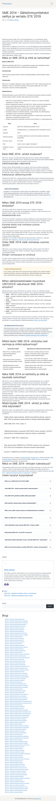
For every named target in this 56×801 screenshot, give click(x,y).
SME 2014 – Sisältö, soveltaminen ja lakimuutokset (15, 664)
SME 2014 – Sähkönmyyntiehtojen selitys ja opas (18, 595)
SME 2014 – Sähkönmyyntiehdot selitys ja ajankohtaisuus (16, 716)
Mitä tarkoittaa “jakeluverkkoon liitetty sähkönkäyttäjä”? (20, 503)
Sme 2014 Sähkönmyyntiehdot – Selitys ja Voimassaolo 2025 (17, 657)
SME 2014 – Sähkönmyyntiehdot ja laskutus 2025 (15, 722)
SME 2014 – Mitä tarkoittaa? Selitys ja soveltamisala (15, 696)
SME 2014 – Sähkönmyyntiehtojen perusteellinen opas (16, 668)
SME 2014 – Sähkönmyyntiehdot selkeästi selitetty (15, 650)
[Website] (8, 584)
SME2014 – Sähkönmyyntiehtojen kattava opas (14, 746)
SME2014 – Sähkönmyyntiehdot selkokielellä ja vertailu (16, 741)
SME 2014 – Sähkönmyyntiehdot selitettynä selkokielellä (16, 710)
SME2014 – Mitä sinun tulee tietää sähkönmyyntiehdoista (16, 685)
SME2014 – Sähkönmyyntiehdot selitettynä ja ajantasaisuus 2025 (18, 701)
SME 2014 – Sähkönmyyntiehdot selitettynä (14, 636)
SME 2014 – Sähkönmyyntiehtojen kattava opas (14, 619)
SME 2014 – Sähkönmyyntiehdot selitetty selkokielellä (16, 699)
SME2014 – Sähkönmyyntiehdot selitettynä (13, 704)
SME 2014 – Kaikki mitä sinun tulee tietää (13, 643)
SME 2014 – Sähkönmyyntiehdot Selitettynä (14, 755)
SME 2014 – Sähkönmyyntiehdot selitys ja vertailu (15, 626)
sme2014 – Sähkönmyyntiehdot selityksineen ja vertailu (16, 786)
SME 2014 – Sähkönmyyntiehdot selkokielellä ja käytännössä (17, 778)
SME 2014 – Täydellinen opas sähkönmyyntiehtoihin (15, 683)
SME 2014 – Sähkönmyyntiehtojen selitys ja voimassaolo (16, 634)
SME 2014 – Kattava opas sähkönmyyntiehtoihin (15, 645)
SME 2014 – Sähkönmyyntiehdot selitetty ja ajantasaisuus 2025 (18, 711)
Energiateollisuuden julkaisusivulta (29, 457)
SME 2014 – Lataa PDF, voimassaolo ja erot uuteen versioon (17, 666)
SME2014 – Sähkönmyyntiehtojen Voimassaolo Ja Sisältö (16, 769)
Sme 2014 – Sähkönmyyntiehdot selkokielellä (14, 640)
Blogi (5, 591)
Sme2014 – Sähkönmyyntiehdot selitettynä (13, 682)
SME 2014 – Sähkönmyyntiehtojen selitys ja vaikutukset (16, 620)
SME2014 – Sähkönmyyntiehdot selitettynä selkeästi (15, 729)
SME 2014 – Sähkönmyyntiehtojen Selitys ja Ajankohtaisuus (17, 715)
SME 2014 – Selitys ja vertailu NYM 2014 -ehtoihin (15, 661)
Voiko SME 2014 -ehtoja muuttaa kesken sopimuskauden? (21, 488)
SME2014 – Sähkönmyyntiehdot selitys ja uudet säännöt (16, 675)
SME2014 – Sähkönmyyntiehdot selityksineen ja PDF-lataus (17, 744)
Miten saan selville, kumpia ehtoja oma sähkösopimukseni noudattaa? (24, 510)
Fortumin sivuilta (40, 459)
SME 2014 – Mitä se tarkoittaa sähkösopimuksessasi (15, 624)
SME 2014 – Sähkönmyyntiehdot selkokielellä (14, 631)
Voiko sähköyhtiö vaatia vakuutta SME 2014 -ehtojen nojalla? (22, 525)
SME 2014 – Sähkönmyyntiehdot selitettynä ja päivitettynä (17, 725)
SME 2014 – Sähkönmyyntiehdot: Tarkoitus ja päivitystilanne (17, 654)
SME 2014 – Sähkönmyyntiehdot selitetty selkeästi (15, 690)
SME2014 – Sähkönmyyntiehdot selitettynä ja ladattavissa (17, 737)
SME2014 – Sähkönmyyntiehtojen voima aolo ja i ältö (15, 767)
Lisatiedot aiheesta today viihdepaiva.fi (36, 335)
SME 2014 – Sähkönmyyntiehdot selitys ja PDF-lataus (16, 633)
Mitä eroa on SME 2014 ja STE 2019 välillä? (17, 481)
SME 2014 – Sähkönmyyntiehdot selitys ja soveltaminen (16, 697)
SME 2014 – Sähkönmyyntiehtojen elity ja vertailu (15, 765)
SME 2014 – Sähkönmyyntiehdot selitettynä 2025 (15, 662)
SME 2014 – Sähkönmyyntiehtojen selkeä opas (14, 627)
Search (4, 603)
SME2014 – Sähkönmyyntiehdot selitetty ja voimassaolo (16, 687)
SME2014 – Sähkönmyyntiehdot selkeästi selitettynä (15, 732)
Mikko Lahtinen (14, 20)
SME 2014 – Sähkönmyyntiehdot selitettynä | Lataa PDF (16, 647)
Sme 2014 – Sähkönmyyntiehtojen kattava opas (14, 692)
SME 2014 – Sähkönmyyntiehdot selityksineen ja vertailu (16, 788)
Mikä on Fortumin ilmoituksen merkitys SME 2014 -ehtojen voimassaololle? (26, 547)
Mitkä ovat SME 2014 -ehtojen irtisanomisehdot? (19, 517)
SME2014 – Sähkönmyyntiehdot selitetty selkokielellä (16, 720)
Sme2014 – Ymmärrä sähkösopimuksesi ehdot (14, 708)
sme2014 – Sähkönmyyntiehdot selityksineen (14, 757)
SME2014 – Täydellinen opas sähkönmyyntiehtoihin (15, 678)
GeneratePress (37, 798)
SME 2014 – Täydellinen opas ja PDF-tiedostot (14, 659)
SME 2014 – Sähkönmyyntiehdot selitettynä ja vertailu (16, 790)
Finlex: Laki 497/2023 (40, 320)
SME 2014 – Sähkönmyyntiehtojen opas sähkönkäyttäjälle (17, 676)
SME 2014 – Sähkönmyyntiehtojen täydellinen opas (15, 655)
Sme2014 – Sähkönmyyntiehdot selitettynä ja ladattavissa (17, 736)
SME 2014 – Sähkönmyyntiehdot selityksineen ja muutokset (17, 783)
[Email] (5, 584)
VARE (51, 457)
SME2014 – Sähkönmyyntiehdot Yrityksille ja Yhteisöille (16, 743)
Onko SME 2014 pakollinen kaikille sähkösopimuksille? (20, 495)
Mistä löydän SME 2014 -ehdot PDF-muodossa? (18, 532)
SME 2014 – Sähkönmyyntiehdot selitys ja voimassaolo (20, 593)
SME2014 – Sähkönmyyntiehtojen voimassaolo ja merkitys (17, 669)
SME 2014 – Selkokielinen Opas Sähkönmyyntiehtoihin (16, 774)
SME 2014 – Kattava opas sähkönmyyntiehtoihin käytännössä (17, 753)
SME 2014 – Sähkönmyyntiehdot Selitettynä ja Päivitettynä (17, 727)
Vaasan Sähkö (7, 459)
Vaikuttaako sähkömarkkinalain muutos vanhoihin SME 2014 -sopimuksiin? (26, 540)
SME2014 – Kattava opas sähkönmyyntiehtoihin (25, 239)
